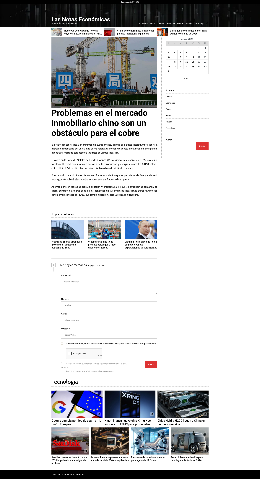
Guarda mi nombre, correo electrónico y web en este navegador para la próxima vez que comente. (111, 343)
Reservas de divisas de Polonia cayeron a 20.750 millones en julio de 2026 (82, 33)
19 (180, 62)
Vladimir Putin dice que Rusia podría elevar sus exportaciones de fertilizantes (141, 244)
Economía (143, 23)
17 (169, 62)
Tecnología (199, 23)
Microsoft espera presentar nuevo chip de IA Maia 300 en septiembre (110, 459)
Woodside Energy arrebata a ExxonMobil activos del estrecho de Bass (66, 244)
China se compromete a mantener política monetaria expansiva (135, 32)
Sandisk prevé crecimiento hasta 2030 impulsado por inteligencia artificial (69, 460)
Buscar (169, 139)
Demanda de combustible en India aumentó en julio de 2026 (188, 32)
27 (187, 66)
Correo (64, 313)
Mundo (162, 23)
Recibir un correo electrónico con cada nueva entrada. (90, 371)
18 (175, 62)
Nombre (65, 299)
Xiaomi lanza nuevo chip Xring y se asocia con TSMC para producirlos (128, 422)
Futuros (189, 23)
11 (174, 57)
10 (169, 57)
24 (169, 66)
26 (180, 66)
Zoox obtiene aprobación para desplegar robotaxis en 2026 (187, 459)
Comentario (66, 275)
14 (193, 57)
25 (174, 66)
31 (169, 71)
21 (193, 62)
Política (153, 23)
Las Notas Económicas (80, 19)
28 (193, 66)
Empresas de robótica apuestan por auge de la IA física (148, 459)
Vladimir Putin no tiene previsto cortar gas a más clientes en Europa (102, 244)
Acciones (171, 23)
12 (180, 57)
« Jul (186, 78)
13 (187, 57)
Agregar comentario (97, 265)
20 (186, 62)
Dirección (65, 328)
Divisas (180, 23)
